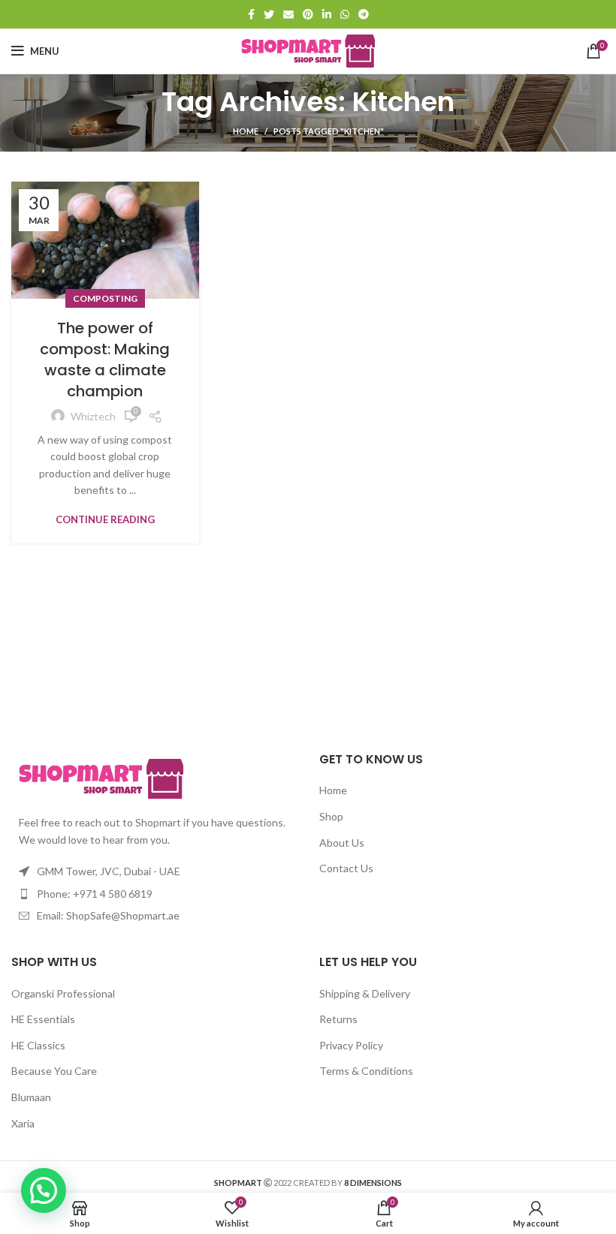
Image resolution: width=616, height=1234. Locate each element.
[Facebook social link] (251, 14)
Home (245, 131)
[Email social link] (288, 14)
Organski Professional (63, 993)
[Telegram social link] (363, 14)
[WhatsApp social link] (345, 14)
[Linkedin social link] (327, 14)
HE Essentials (43, 1019)
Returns (338, 1019)
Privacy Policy (351, 1045)
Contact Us (346, 868)
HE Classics (38, 1045)
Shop (331, 816)
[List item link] (154, 894)
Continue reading (105, 520)
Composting (105, 298)
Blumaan (31, 1097)
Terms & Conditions (366, 1070)
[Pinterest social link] (308, 14)
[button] (43, 1190)
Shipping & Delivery (364, 993)
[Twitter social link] (269, 14)
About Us (341, 842)
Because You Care (54, 1070)
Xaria (23, 1123)
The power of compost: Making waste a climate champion (105, 360)
